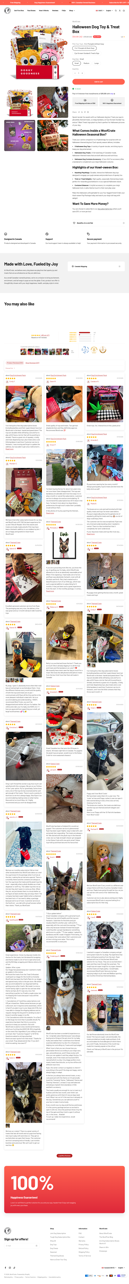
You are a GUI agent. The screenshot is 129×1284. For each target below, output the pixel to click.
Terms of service (30, 1277)
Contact (81, 1237)
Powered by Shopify (23, 1274)
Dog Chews (54, 1248)
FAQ (80, 1233)
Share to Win (104, 1247)
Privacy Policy (84, 1244)
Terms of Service (85, 1256)
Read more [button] (9, 449)
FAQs (64, 11)
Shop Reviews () (32, 363)
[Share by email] (87, 112)
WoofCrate (76, 21)
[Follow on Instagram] (10, 1268)
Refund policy (8, 1277)
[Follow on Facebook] (5, 1268)
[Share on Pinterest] (84, 112)
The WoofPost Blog (106, 1237)
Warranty (82, 1241)
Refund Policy (83, 1248)
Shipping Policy (84, 1252)
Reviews (55, 11)
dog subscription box (105, 209)
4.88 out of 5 (45, 335)
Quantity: (75, 69)
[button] (73, 332)
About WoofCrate (105, 1233)
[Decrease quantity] (75, 73)
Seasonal (53, 1252)
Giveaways (103, 1251)
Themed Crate (56, 522)
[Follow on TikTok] (14, 1268)
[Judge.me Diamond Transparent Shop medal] (85, 349)
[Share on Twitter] (81, 112)
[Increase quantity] (82, 73)
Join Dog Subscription (58, 1233)
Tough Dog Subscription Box (60, 1237)
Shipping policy (42, 1277)
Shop (71, 11)
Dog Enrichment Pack (18, 375)
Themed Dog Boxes (57, 1256)
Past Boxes (31, 11)
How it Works (44, 11)
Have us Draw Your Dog (58, 1259)
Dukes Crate (55, 686)
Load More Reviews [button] (64, 1155)
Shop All (53, 1241)
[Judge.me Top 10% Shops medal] (102, 349)
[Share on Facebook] (78, 112)
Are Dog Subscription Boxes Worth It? (109, 1242)
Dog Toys (53, 1244)
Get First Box (19, 11)
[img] (40, 335)
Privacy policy (19, 1277)
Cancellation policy (55, 1277)
